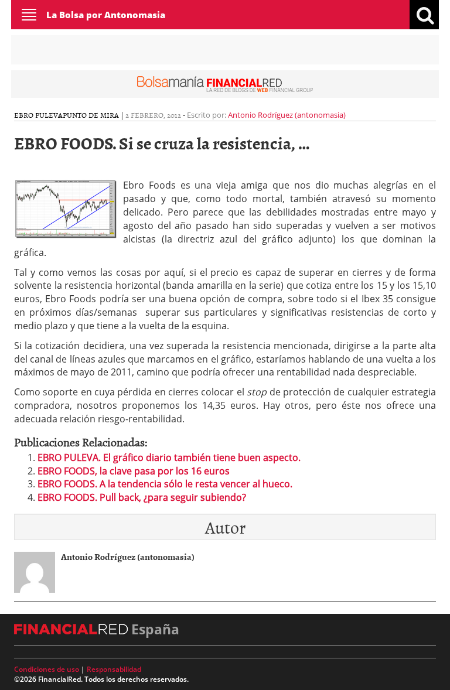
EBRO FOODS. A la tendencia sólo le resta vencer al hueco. (165, 483)
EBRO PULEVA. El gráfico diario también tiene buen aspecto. (169, 457)
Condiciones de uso (46, 669)
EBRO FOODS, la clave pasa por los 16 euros (134, 470)
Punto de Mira (91, 115)
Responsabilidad (114, 669)
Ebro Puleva (38, 115)
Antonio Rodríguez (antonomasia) (287, 115)
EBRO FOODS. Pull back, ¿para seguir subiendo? (142, 497)
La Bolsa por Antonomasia (105, 15)
